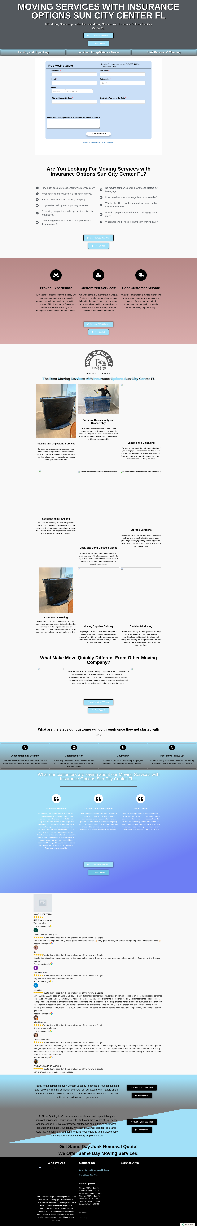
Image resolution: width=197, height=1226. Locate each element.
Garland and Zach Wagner (98, 808)
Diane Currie (141, 808)
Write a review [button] (40, 923)
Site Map (83, 1217)
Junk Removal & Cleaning (164, 52)
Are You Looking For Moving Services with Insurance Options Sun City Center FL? (98, 171)
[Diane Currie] (140, 798)
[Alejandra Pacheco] (56, 798)
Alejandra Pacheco (56, 808)
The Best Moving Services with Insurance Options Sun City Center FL (98, 379)
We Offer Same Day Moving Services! (98, 1153)
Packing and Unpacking (33, 52)
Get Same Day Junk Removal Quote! (98, 1146)
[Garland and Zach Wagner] (98, 798)
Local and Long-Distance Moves (98, 52)
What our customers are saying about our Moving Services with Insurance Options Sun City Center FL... (98, 776)
